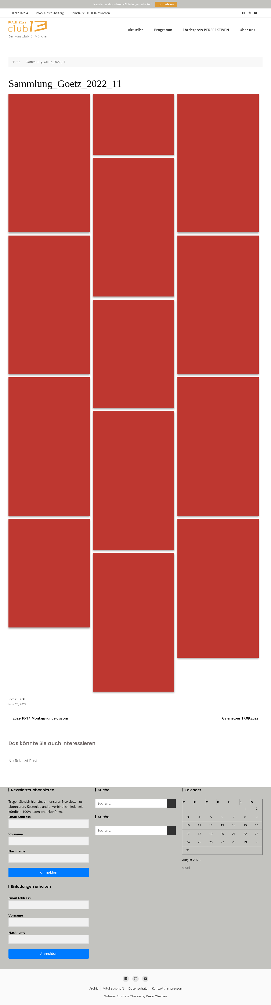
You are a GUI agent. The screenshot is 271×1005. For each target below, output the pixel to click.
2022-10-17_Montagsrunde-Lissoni (40, 718)
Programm (163, 30)
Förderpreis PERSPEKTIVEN (206, 30)
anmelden (166, 4)
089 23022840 (20, 13)
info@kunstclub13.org (49, 13)
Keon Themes (156, 996)
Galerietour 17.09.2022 (240, 718)
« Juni (186, 867)
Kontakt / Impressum (167, 988)
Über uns (247, 30)
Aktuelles (136, 30)
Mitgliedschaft (113, 988)
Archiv (93, 988)
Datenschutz (138, 988)
